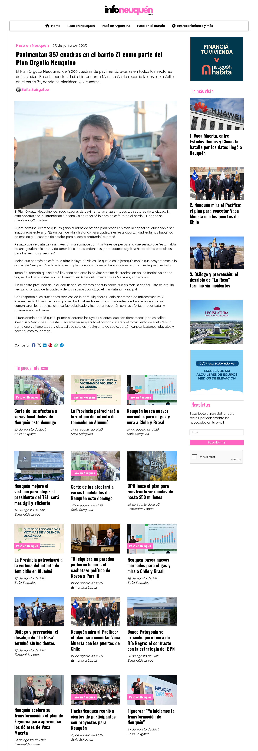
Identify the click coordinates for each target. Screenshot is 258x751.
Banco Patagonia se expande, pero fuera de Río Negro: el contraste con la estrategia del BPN (151, 640)
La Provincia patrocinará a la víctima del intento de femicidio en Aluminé (95, 416)
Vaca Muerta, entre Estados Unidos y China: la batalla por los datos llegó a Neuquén (216, 144)
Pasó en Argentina (116, 26)
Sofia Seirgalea (35, 89)
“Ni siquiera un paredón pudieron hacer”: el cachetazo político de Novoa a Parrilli (92, 567)
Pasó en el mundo (151, 26)
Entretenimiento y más (195, 26)
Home (55, 26)
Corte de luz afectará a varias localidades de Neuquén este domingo (35, 416)
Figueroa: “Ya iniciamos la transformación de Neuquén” (150, 716)
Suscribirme (216, 442)
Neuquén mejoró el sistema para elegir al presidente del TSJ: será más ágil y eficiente (36, 494)
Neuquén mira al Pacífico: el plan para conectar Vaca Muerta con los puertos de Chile (95, 640)
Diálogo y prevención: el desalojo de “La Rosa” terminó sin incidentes (36, 637)
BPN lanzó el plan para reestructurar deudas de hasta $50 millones (150, 491)
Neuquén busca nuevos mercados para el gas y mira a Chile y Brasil (148, 416)
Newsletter (201, 404)
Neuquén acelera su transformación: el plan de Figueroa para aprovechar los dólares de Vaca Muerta (38, 721)
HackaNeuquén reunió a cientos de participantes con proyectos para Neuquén (93, 719)
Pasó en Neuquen (81, 26)
